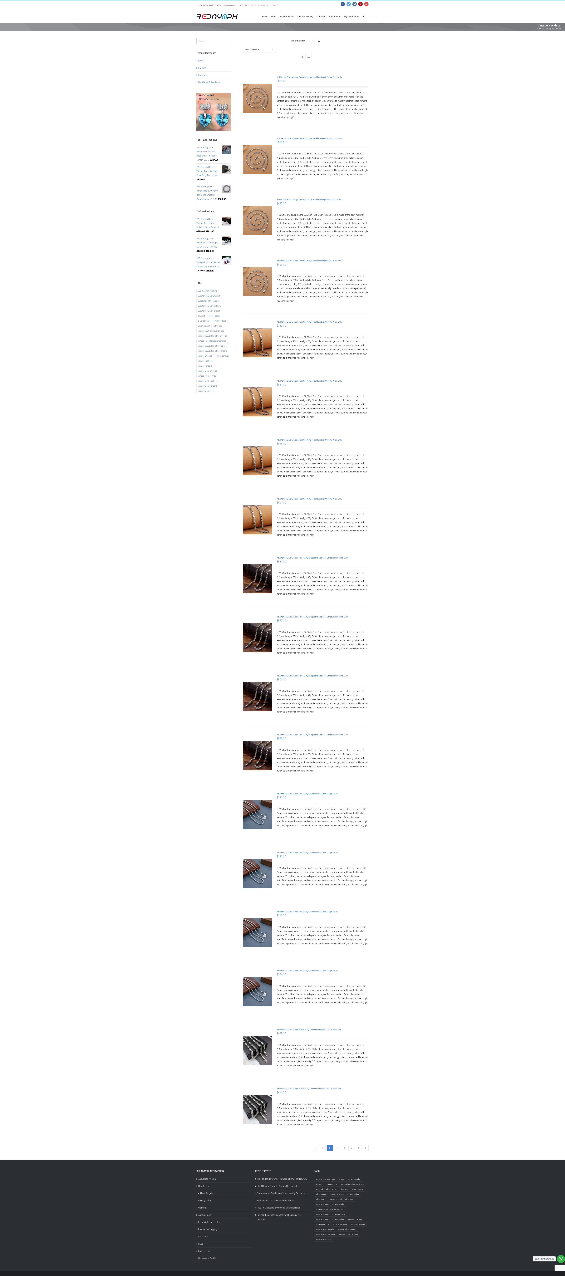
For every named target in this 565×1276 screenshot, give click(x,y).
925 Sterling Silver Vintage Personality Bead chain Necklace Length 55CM (307, 912)
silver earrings (204, 321)
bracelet (201, 316)
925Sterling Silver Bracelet (209, 296)
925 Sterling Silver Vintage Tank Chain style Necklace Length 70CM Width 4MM (309, 77)
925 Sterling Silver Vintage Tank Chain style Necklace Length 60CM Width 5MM (309, 440)
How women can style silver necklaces (275, 1200)
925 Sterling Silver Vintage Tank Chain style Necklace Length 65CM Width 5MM (309, 381)
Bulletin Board (204, 1251)
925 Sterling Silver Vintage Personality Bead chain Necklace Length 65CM (307, 794)
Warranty (202, 1207)
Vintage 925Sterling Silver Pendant (212, 351)
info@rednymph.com (266, 5)
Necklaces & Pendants (209, 82)
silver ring (218, 326)
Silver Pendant (204, 326)
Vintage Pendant (205, 366)
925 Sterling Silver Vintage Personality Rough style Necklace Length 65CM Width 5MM (312, 558)
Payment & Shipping (207, 1229)
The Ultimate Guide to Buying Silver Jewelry (278, 1186)
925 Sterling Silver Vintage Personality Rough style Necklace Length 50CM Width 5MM (312, 735)
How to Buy (203, 1186)
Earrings (202, 68)
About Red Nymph (207, 1179)
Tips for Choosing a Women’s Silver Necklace (278, 1207)
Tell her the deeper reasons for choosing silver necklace (279, 1217)
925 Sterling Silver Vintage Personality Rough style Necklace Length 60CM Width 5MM (312, 617)
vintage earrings (222, 356)
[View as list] (308, 57)
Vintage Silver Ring (205, 391)
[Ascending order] (319, 42)
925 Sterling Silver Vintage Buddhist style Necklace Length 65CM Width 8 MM (309, 1030)
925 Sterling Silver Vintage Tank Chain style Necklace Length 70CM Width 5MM (309, 322)
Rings (201, 60)
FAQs (200, 1243)
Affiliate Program (206, 1193)
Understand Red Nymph (209, 1258)
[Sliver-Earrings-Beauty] (213, 94)
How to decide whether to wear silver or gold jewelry (282, 1179)
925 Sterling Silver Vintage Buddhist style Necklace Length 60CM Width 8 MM (309, 1089)
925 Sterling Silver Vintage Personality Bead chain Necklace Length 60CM (307, 853)
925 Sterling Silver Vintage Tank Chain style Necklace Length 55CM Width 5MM (309, 499)
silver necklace (219, 321)
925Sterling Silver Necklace (209, 306)
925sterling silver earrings (208, 301)
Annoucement (205, 1215)
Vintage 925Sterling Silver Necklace (212, 346)
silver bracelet (214, 316)
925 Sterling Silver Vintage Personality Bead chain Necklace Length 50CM (307, 971)
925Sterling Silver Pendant (209, 311)
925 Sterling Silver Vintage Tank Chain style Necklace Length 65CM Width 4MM (309, 138)
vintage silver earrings (207, 376)
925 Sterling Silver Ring (207, 291)
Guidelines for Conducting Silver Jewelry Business (281, 1193)
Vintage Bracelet (205, 356)
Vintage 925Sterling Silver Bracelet (212, 336)
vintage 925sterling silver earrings (212, 341)
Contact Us (203, 1236)
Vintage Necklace (205, 361)
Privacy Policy (204, 1200)
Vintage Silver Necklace (208, 381)
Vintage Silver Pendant (207, 386)
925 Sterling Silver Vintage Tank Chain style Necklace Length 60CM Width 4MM (309, 199)
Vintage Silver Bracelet (207, 371)
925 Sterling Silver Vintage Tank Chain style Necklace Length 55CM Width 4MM (309, 261)
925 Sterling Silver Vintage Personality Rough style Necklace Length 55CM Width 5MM (312, 676)
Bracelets (202, 75)
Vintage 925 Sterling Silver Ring (211, 331)
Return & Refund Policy (209, 1222)
